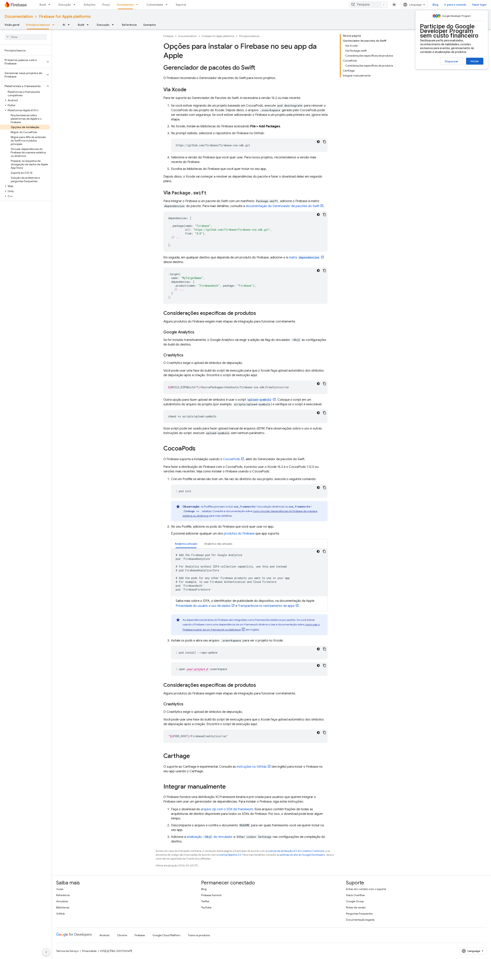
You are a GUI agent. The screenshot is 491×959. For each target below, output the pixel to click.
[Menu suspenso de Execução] (75, 4)
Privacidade (89, 950)
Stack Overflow (355, 895)
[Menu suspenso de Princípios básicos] (54, 24)
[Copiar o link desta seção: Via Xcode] (190, 90)
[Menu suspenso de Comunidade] (167, 4)
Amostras (62, 901)
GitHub (60, 913)
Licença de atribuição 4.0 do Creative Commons (296, 851)
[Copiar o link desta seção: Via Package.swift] (210, 193)
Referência (129, 24)
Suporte (181, 4)
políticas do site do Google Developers (302, 854)
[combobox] (368, 4)
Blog (435, 4)
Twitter (205, 901)
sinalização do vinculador (210, 837)
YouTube (206, 907)
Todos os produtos (199, 935)
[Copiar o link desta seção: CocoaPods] (199, 449)
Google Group (355, 901)
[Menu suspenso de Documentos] (138, 4)
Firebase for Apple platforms (65, 16)
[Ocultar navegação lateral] (46, 952)
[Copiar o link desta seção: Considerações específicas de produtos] (260, 313)
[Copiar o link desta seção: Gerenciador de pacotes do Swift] (259, 68)
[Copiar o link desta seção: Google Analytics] (198, 332)
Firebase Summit (211, 895)
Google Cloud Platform (166, 935)
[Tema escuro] (318, 142)
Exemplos (149, 24)
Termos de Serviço (67, 950)
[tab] (186, 543)
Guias (59, 889)
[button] (22, 62)
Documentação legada (360, 919)
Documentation (19, 16)
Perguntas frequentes (359, 913)
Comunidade (154, 4)
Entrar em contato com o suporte (366, 889)
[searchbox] (26, 37)
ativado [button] (186, 543)
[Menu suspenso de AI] (69, 24)
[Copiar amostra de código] (324, 142)
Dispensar (451, 61)
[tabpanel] (249, 578)
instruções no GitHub (252, 767)
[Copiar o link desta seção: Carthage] (194, 756)
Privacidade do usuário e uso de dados (203, 606)
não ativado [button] (218, 543)
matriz (304, 257)
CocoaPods (231, 459)
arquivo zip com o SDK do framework (227, 809)
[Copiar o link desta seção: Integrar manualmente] (229, 787)
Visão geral (12, 24)
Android (104, 935)
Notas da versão (356, 907)
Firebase (168, 36)
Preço (106, 4)
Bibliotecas (62, 907)
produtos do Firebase (239, 533)
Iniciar (475, 61)
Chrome (122, 935)
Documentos (125, 4)
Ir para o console (455, 4)
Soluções (90, 4)
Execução (64, 4)
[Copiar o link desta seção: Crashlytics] (187, 355)
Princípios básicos (38, 24)
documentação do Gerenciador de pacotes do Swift (282, 206)
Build (43, 4)
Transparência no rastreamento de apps (266, 606)
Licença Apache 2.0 (229, 854)
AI (64, 24)
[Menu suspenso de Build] (50, 4)
